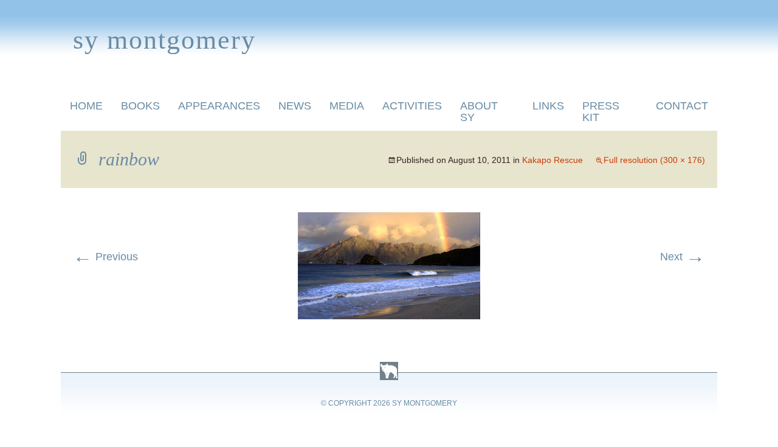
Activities (412, 106)
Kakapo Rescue (552, 160)
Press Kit (600, 111)
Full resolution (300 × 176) (654, 160)
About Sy (479, 111)
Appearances (219, 106)
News (294, 106)
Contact (682, 106)
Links (548, 106)
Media (346, 106)
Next (682, 257)
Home (86, 106)
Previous (105, 257)
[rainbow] (389, 219)
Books (140, 106)
